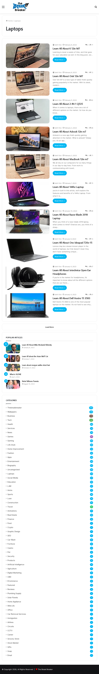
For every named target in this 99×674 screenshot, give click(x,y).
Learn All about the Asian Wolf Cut (35, 356)
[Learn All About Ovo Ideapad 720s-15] (28, 250)
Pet (8, 552)
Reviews (10, 589)
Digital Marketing (14, 573)
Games (10, 437)
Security (10, 556)
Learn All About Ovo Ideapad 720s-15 (72, 242)
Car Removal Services (16, 614)
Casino (10, 548)
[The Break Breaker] (20, 7)
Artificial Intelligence (15, 564)
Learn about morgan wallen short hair (36, 365)
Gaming (10, 441)
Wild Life (11, 606)
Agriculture (11, 569)
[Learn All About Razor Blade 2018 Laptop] (28, 222)
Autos (9, 490)
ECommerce (12, 581)
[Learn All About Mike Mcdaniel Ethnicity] (13, 348)
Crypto (10, 527)
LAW (9, 486)
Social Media (12, 478)
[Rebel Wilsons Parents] (13, 384)
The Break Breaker (45, 669)
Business (11, 416)
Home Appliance (14, 602)
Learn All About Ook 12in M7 (68, 76)
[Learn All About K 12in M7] (28, 55)
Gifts (9, 647)
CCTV (9, 631)
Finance (10, 519)
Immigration (12, 618)
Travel (10, 507)
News (9, 432)
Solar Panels (12, 597)
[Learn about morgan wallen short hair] (13, 367)
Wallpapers (11, 412)
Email (9, 655)
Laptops (10, 474)
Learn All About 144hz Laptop (68, 186)
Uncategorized (13, 470)
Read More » (60, 60)
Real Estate (12, 515)
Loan (9, 498)
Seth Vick (58, 45)
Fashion (10, 453)
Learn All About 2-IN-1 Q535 (68, 103)
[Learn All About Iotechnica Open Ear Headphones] (28, 277)
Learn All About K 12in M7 (66, 48)
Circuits (10, 626)
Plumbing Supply (14, 593)
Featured (11, 585)
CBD (9, 577)
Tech (9, 420)
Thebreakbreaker (14, 408)
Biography (11, 465)
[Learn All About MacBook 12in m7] (28, 166)
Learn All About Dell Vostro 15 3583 (71, 298)
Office (10, 610)
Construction (12, 503)
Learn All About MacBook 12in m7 (70, 159)
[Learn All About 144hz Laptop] (28, 194)
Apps (9, 457)
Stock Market (13, 643)
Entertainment (13, 461)
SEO (9, 536)
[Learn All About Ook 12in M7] (28, 83)
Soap (9, 651)
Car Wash (11, 540)
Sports (10, 494)
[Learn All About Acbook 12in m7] (28, 139)
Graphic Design (13, 531)
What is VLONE (15, 374)
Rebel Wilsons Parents (30, 381)
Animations (12, 511)
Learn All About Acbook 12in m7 (69, 131)
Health (10, 424)
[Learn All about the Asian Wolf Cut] (13, 358)
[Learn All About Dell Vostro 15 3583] (28, 305)
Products (11, 560)
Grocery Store (13, 639)
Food (9, 523)
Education (11, 482)
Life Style (11, 445)
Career (10, 635)
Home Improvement (15, 449)
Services (11, 428)
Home (10, 21)
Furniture (11, 544)
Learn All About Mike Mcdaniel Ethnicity (37, 345)
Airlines (10, 622)
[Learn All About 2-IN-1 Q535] (28, 111)
